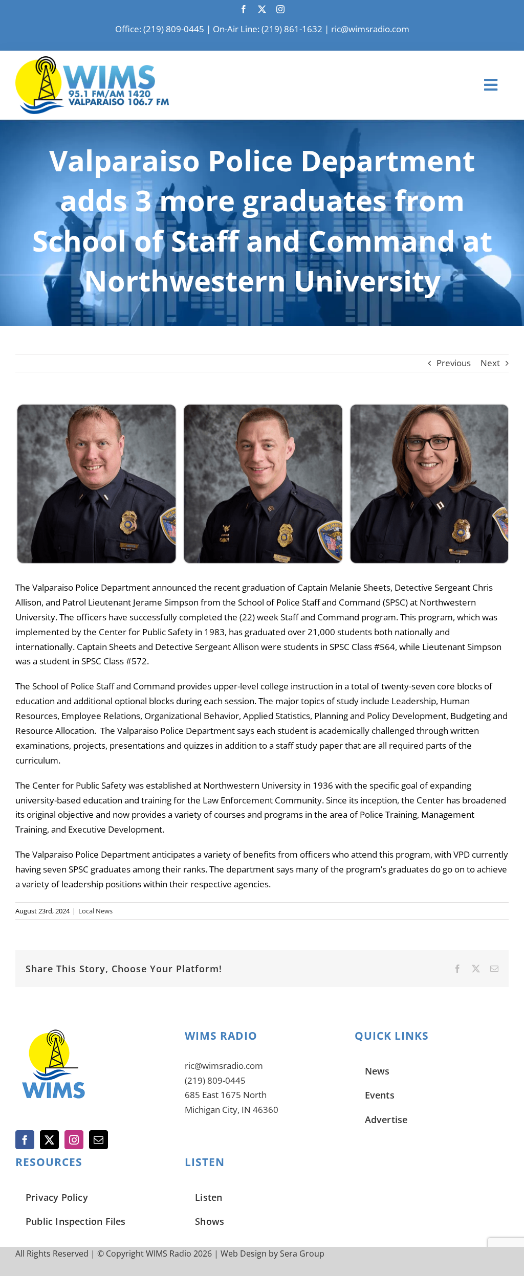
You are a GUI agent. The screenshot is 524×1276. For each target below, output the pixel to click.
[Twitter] (49, 1139)
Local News (95, 910)
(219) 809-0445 (215, 1080)
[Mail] (98, 1139)
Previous (453, 363)
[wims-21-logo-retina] (92, 60)
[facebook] (243, 9)
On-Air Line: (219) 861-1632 (267, 29)
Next (490, 363)
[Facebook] (24, 1139)
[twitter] (262, 9)
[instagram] (280, 9)
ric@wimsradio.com (370, 29)
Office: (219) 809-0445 (159, 29)
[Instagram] (73, 1139)
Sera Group (302, 1253)
